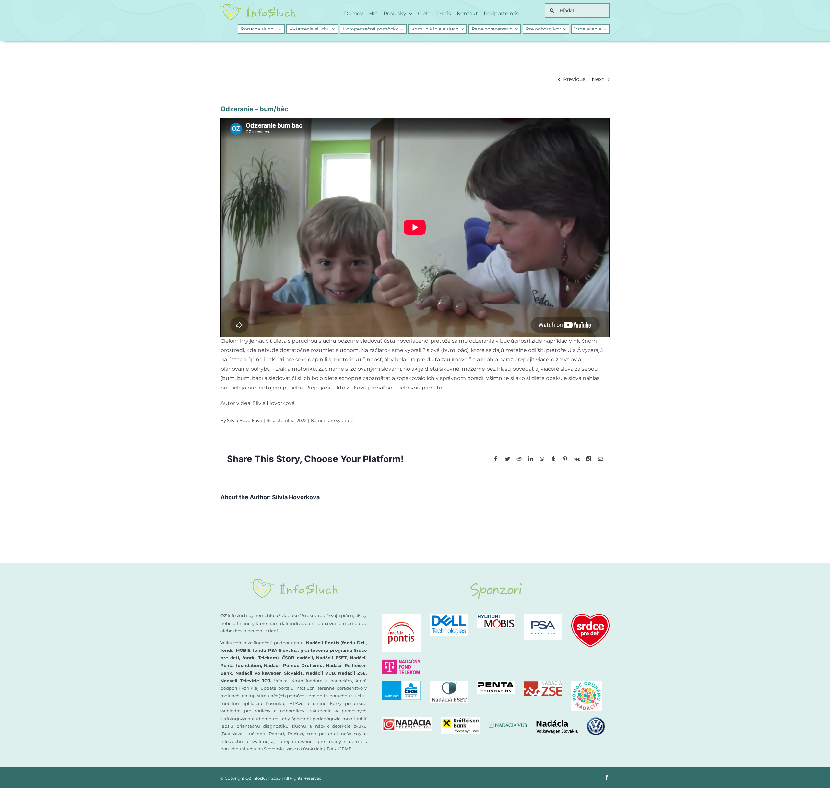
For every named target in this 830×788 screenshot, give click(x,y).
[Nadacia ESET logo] (449, 683)
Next (598, 79)
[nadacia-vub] (508, 725)
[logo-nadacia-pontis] (401, 616)
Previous (574, 79)
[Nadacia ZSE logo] (543, 683)
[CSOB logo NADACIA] (401, 683)
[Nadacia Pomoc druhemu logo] (586, 683)
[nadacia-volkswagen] (570, 720)
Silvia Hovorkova (244, 420)
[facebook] (607, 777)
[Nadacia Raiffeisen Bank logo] (460, 720)
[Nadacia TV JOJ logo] (407, 720)
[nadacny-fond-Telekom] (401, 661)
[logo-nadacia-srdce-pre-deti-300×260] (590, 616)
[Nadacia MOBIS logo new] (496, 616)
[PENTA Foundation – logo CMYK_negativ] (496, 683)
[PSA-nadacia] (543, 616)
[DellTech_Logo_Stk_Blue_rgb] (449, 616)
